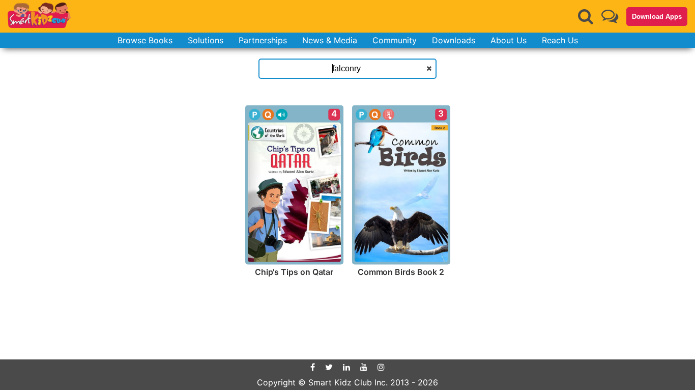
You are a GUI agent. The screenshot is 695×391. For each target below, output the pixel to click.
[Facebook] (312, 367)
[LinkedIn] (346, 367)
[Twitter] (329, 367)
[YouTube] (364, 367)
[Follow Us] (609, 16)
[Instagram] (381, 367)
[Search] (585, 16)
